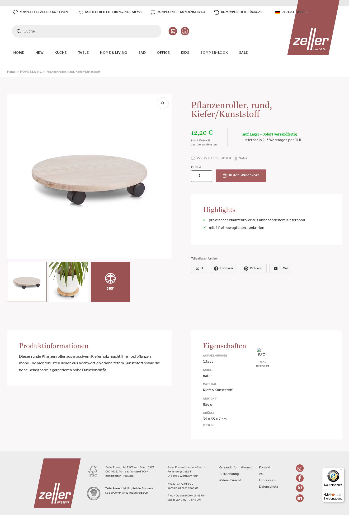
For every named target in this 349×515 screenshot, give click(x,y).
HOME (18, 53)
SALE (243, 53)
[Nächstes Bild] (164, 176)
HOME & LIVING (113, 53)
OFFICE (163, 53)
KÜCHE (61, 53)
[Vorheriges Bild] (14, 176)
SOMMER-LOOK (214, 53)
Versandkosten (207, 145)
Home (11, 72)
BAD (142, 53)
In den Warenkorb (244, 176)
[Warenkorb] (173, 31)
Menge (196, 167)
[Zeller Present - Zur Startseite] (313, 27)
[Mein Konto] (185, 31)
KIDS (185, 53)
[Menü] (341, 470)
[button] (27, 282)
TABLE (83, 53)
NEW (39, 53)
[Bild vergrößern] (163, 103)
